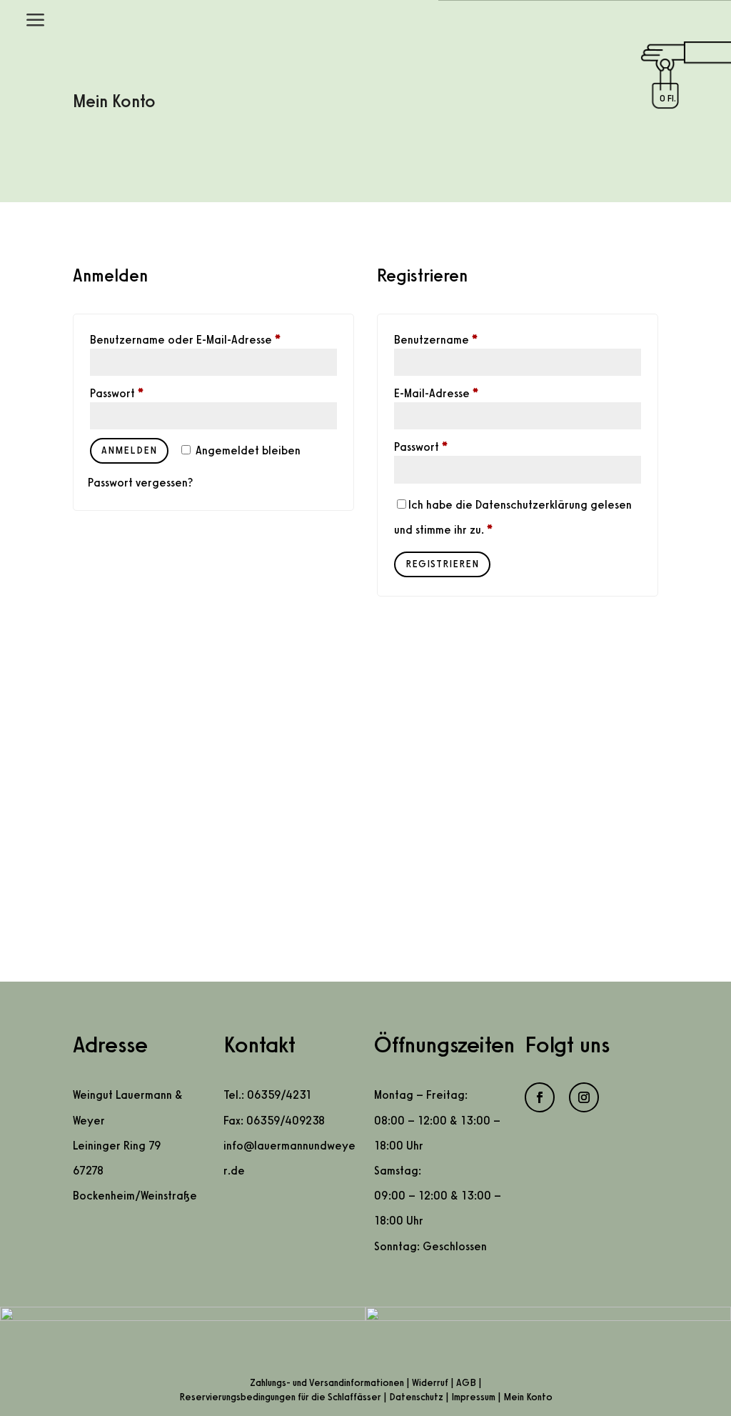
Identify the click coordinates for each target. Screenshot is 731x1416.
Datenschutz (416, 1397)
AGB (466, 1383)
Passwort (116, 393)
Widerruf (430, 1383)
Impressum (473, 1397)
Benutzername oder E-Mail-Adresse (185, 339)
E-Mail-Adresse (436, 393)
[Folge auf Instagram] (584, 1097)
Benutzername (436, 339)
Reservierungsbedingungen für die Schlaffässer (280, 1397)
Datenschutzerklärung (531, 505)
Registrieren (442, 564)
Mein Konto (528, 1397)
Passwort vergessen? (140, 482)
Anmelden (129, 450)
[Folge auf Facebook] (540, 1097)
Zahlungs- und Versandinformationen (327, 1383)
